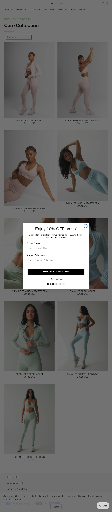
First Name (34, 243)
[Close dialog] (85, 226)
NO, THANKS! (56, 279)
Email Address (36, 255)
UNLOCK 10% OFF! (56, 271)
